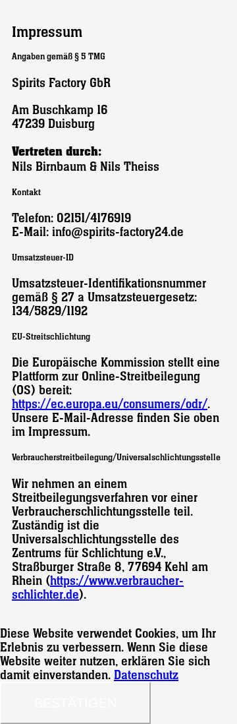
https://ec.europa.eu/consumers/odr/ (109, 404)
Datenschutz (146, 675)
